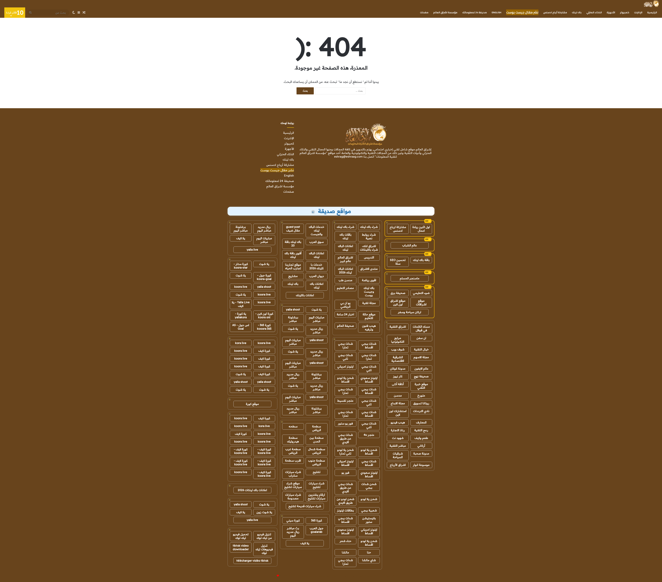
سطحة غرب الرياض (293, 450)
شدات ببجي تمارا (345, 345)
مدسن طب (345, 280)
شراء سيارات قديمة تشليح (304, 506)
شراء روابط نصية (369, 236)
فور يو (345, 472)
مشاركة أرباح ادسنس (555, 12)
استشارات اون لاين (398, 412)
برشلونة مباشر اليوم (241, 228)
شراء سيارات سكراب (293, 473)
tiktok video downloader (241, 547)
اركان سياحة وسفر (409, 312)
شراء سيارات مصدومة (293, 496)
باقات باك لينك (345, 236)
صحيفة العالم (345, 325)
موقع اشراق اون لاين (397, 302)
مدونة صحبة (421, 453)
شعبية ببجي (369, 510)
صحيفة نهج (421, 376)
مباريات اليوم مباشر (316, 319)
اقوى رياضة (369, 280)
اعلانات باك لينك (316, 285)
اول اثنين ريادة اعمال (421, 228)
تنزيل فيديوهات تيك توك (264, 549)
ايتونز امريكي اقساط (345, 463)
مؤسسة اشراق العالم (445, 12)
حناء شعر (345, 541)
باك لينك (576, 12)
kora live (240, 343)
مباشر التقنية (397, 445)
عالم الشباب (409, 245)
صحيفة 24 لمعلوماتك (474, 12)
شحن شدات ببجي (369, 485)
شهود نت (398, 438)
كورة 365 (316, 520)
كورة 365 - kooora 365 (264, 326)
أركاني (421, 445)
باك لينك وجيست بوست (369, 291)
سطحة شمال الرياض (316, 450)
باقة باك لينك (421, 260)
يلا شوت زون (264, 512)
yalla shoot (293, 309)
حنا (369, 552)
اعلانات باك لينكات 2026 (252, 490)
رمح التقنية (421, 430)
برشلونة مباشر (293, 319)
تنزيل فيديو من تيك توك (264, 536)
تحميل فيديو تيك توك (241, 536)
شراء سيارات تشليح (316, 485)
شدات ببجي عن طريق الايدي (345, 438)
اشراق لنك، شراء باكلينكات (369, 247)
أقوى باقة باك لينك (293, 255)
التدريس (369, 257)
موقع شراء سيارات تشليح (293, 485)
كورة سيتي (293, 520)
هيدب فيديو (398, 422)
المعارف (421, 422)
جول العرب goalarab (316, 530)
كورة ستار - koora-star (241, 265)
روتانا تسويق (421, 403)
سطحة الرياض (316, 428)
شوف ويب (397, 349)
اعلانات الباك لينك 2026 (345, 270)
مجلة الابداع (398, 403)
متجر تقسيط (345, 400)
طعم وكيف (421, 438)
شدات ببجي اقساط (369, 345)
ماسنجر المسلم (409, 278)
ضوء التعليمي (421, 293)
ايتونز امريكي (345, 366)
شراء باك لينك (369, 227)
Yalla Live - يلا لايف (241, 304)
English (496, 12)
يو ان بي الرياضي (345, 304)
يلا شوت (317, 309)
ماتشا (345, 552)
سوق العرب (316, 242)
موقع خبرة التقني (421, 385)
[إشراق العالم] (651, 3)
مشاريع (293, 276)
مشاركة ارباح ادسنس (398, 228)
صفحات (424, 12)
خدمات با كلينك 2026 (316, 266)
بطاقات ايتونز (345, 510)
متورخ (421, 395)
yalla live (252, 249)
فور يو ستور (345, 423)
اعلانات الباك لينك (345, 247)
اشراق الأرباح (398, 465)
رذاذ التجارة (398, 430)
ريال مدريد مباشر (316, 330)
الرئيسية (652, 12)
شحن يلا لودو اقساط (345, 379)
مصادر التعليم (345, 288)
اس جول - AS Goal (240, 326)
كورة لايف (264, 350)
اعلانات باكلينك (305, 295)
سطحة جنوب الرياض (316, 462)
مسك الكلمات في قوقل (421, 328)
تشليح (316, 472)
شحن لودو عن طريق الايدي (345, 500)
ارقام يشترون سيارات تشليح (316, 496)
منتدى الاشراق (369, 268)
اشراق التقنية (397, 326)
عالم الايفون (421, 368)
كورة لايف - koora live (264, 451)
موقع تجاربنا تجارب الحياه (293, 266)
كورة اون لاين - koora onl (264, 315)
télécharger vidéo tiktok (252, 560)
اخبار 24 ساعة (345, 314)
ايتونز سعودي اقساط (369, 379)
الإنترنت (638, 12)
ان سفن (421, 338)
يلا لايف (304, 543)
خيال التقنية (421, 349)
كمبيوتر (624, 12)
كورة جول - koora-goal (264, 277)
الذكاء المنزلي (594, 12)
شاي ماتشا (369, 560)
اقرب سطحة (293, 460)
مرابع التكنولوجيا (397, 339)
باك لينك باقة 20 (293, 243)
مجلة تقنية (369, 303)
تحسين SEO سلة (398, 261)
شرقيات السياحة (398, 455)
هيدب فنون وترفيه (369, 327)
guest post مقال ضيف (293, 228)
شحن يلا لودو (369, 499)
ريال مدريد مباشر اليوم (264, 228)
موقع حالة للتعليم (369, 316)
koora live (240, 286)
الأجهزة (611, 12)
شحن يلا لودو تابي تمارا (345, 451)
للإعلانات (272, 575)
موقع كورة (252, 404)
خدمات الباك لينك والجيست (316, 230)
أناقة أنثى (398, 384)
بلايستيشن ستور (369, 519)
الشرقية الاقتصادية (397, 358)
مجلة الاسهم (421, 357)
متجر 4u (369, 434)
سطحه (293, 426)
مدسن (398, 395)
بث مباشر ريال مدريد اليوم (293, 531)
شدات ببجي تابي (345, 356)
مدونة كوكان (397, 368)
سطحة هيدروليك (293, 439)
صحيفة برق (397, 293)
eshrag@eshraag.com (348, 156)
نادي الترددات (421, 411)
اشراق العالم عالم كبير (345, 259)
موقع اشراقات (421, 302)
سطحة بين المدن (316, 439)
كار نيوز (397, 376)
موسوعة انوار (421, 465)
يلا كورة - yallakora (241, 315)
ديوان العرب (316, 276)
